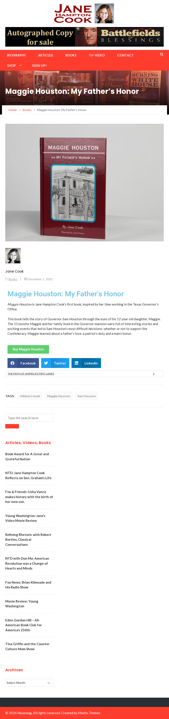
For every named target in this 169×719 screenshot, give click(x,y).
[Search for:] (29, 418)
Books (71, 55)
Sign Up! (39, 65)
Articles (45, 55)
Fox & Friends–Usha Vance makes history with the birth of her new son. (29, 497)
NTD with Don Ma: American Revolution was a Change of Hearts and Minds (27, 563)
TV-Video (97, 55)
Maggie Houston (58, 396)
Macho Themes (89, 713)
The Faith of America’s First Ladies (31, 373)
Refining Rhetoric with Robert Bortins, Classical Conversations (28, 539)
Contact (125, 55)
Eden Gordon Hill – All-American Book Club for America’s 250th (23, 625)
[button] (23, 363)
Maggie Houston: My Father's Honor (65, 293)
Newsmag (24, 713)
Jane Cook (14, 271)
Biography (16, 55)
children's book (30, 396)
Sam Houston (86, 396)
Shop (11, 65)
